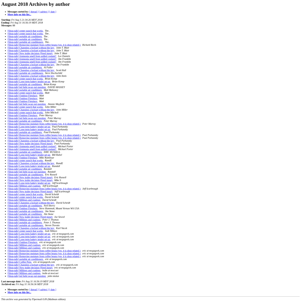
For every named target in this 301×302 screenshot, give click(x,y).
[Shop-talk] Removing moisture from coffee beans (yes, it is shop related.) (44, 45)
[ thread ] (33, 11)
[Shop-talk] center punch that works (26, 30)
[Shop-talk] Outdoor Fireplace (23, 95)
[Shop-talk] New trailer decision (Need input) (30, 53)
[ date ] (52, 11)
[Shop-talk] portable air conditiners (25, 36)
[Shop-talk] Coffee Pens (20, 262)
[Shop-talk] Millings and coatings (24, 186)
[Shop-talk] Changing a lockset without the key (31, 47)
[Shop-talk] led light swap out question (27, 87)
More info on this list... (19, 14)
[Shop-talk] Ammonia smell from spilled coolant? (32, 56)
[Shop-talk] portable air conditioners (26, 42)
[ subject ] (44, 11)
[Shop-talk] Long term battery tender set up (29, 81)
